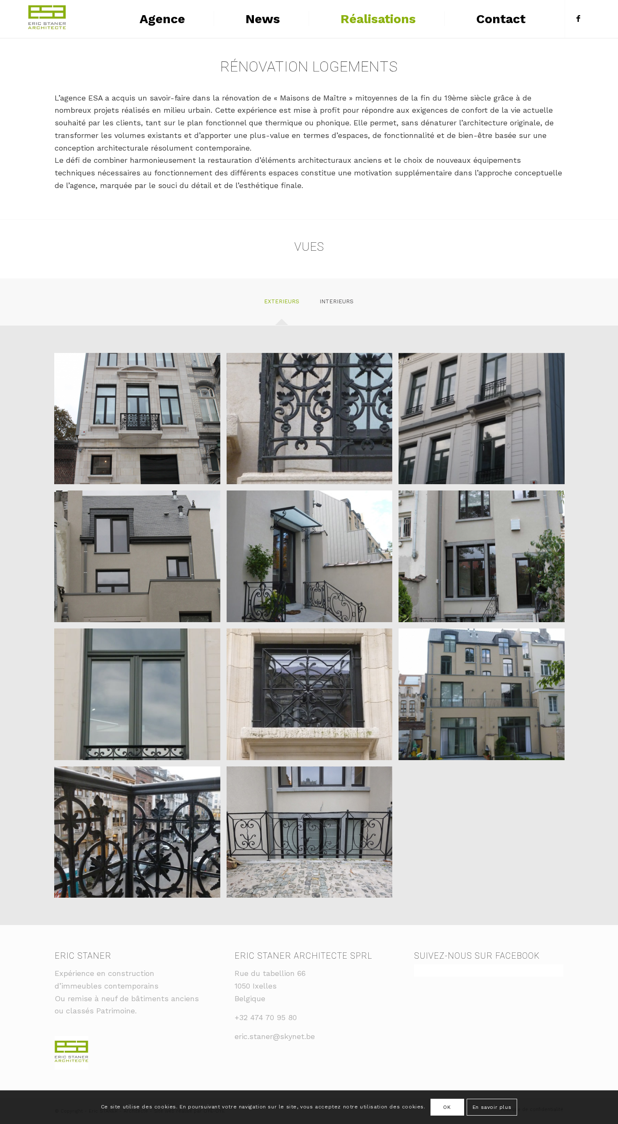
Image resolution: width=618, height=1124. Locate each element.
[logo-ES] (47, 19)
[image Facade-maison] (140, 559)
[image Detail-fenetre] (140, 697)
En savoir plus (492, 1107)
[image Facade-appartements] (140, 422)
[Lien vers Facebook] (578, 18)
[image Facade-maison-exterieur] (485, 559)
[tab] (281, 304)
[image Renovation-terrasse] (313, 835)
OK (447, 1107)
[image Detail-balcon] (313, 422)
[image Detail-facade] (313, 697)
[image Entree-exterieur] (313, 559)
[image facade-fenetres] (485, 422)
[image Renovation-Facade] (485, 697)
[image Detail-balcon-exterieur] (140, 835)
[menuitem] (161, 19)
